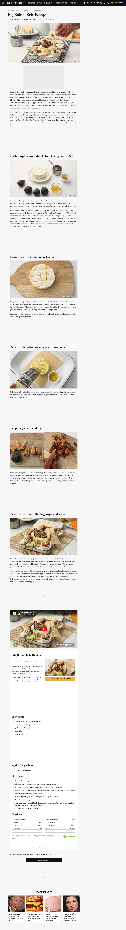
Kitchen (72, 3)
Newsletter (118, 3)
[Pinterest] (94, 3)
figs (45, 210)
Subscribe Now (43, 860)
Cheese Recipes (37, 10)
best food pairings (26, 92)
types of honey (56, 221)
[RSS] (108, 3)
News (39, 3)
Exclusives (48, 3)
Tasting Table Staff (30, 19)
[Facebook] (85, 3)
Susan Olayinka (15, 19)
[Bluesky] (98, 3)
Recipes (31, 3)
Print (35, 661)
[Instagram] (101, 3)
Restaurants (61, 3)
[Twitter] (88, 3)
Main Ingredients (22, 10)
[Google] (104, 3)
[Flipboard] (91, 3)
